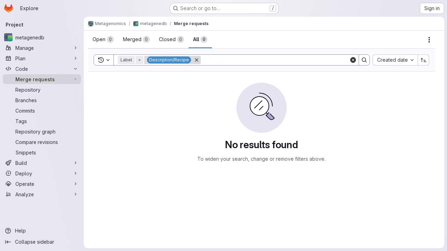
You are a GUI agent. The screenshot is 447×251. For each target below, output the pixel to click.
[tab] (103, 39)
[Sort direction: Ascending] (423, 60)
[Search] (364, 60)
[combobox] (395, 60)
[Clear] (353, 60)
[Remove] (196, 60)
